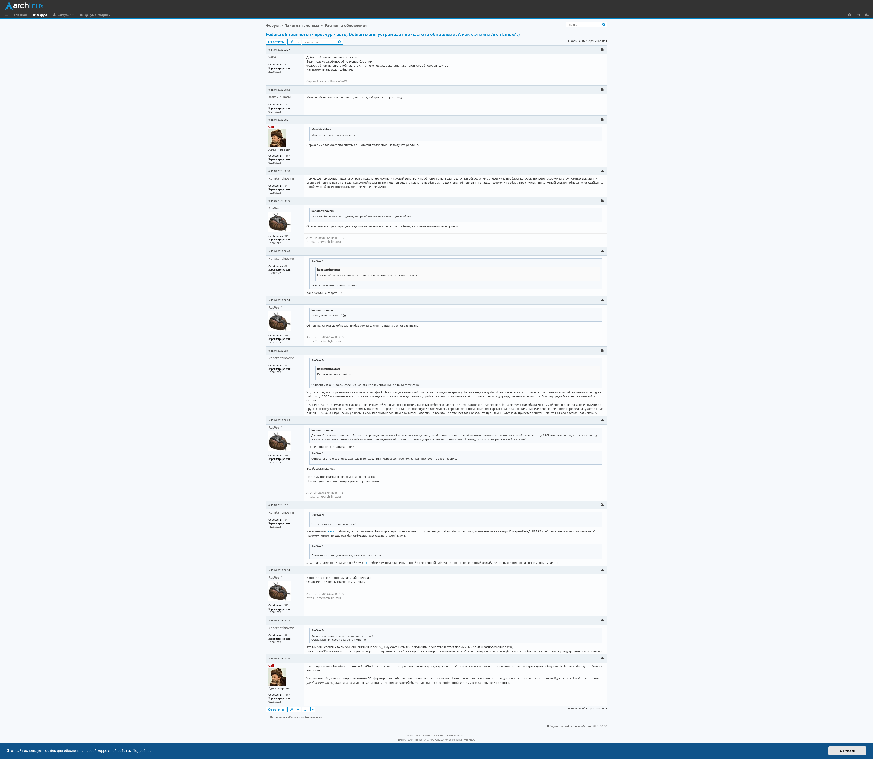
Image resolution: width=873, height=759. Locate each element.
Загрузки (64, 15)
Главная (20, 15)
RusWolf (274, 208)
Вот (366, 563)
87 (285, 185)
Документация (96, 15)
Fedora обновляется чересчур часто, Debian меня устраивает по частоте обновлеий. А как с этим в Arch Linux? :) (393, 34)
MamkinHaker (279, 97)
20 (285, 64)
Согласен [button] (847, 751)
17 (285, 104)
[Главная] (437, 5)
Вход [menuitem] (860, 15)
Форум (42, 15)
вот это (332, 531)
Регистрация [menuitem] (867, 15)
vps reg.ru (469, 739)
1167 (287, 155)
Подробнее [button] (142, 751)
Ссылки (7, 15)
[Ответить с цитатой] (602, 49)
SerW (272, 57)
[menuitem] (849, 14)
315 (286, 236)
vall (271, 127)
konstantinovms (281, 178)
